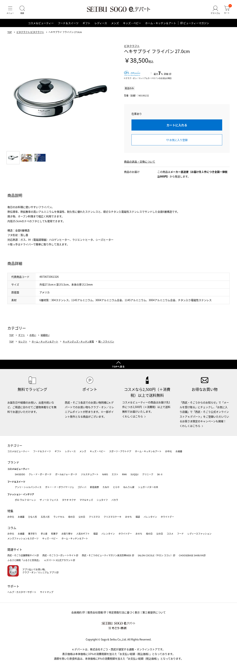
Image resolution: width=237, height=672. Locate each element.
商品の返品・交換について (139, 161)
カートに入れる (176, 125)
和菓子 (54, 533)
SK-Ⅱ (160, 474)
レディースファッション (199, 533)
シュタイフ (102, 499)
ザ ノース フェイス (49, 499)
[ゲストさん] (215, 10)
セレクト (22, 341)
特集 (10, 511)
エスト (115, 474)
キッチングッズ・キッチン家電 (78, 341)
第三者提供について (154, 612)
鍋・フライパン (106, 341)
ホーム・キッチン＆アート (160, 23)
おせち (128, 516)
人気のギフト (83, 533)
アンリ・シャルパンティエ (28, 487)
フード (180, 533)
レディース (100, 23)
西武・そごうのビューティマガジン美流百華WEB (106, 555)
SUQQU (134, 474)
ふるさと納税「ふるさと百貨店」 (24, 560)
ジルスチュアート (90, 474)
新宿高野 (94, 487)
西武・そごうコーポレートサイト (59, 555)
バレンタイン (150, 516)
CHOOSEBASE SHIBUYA (191, 555)
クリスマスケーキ (112, 516)
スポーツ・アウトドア (120, 451)
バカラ (114, 499)
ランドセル (58, 516)
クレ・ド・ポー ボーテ (40, 474)
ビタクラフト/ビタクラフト (30, 32)
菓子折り (32, 533)
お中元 (168, 451)
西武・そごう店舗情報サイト (21, 555)
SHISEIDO (20, 474)
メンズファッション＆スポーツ (23, 538)
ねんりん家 (128, 487)
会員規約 (76, 612)
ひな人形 (32, 516)
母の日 (71, 516)
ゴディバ (82, 487)
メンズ (115, 23)
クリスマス (94, 516)
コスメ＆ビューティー (41, 23)
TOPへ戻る (118, 366)
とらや (116, 487)
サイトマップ (46, 592)
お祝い (32, 335)
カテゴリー (14, 445)
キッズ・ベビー (132, 23)
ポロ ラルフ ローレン (25, 499)
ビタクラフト (132, 46)
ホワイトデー (167, 516)
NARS (105, 474)
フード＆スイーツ (68, 23)
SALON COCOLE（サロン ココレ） (155, 555)
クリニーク (147, 474)
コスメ (170, 533)
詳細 (166, 73)
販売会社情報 (95, 612)
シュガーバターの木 (148, 487)
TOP (9, 32)
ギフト (86, 23)
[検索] (22, 10)
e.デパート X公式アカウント (58, 560)
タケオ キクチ (69, 499)
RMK (124, 474)
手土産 (44, 533)
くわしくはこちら (132, 416)
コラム (11, 528)
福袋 (138, 516)
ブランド (13, 462)
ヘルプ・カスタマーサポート (21, 592)
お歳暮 (179, 451)
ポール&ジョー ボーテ (66, 474)
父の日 (82, 516)
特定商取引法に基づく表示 (124, 612)
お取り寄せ (67, 533)
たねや (106, 487)
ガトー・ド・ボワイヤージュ (59, 487)
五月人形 (45, 516)
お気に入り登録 (178, 140)
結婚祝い (45, 335)
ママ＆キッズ (86, 499)
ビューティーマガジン (196, 23)
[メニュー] (10, 10)
